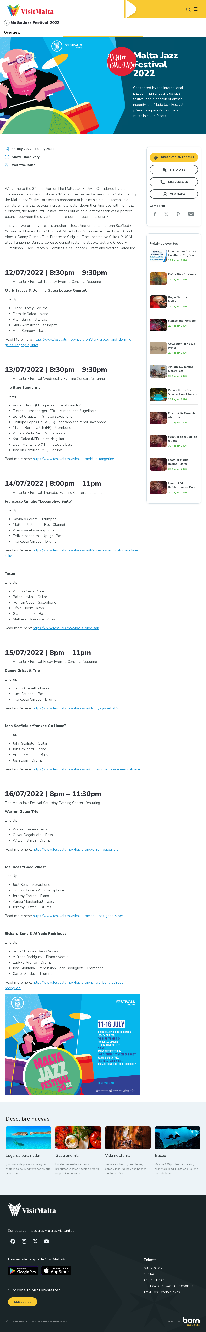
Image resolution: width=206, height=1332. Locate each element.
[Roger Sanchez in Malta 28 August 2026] (174, 291)
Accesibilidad (154, 1280)
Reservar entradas (177, 157)
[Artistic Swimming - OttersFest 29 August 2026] (174, 360)
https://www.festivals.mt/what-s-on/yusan (66, 628)
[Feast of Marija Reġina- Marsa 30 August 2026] (174, 453)
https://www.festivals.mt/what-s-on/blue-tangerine (73, 458)
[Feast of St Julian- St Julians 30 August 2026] (174, 430)
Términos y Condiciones (162, 1292)
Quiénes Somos (155, 1268)
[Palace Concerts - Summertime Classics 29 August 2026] (174, 383)
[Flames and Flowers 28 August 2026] (174, 314)
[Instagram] (24, 1241)
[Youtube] (46, 1241)
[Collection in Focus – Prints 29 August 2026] (174, 337)
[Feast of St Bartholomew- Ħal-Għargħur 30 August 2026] (174, 476)
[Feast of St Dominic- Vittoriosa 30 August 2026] (174, 407)
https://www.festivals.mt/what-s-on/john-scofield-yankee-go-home (86, 769)
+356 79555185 (177, 182)
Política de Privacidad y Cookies (168, 1286)
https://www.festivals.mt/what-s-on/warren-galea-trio (76, 849)
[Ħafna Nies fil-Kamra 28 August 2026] (174, 268)
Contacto (151, 1274)
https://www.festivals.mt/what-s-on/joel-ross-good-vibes (78, 915)
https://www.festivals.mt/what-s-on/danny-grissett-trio (76, 708)
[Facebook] (13, 1241)
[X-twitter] (35, 1241)
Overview (12, 32)
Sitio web (177, 170)
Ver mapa (177, 194)
